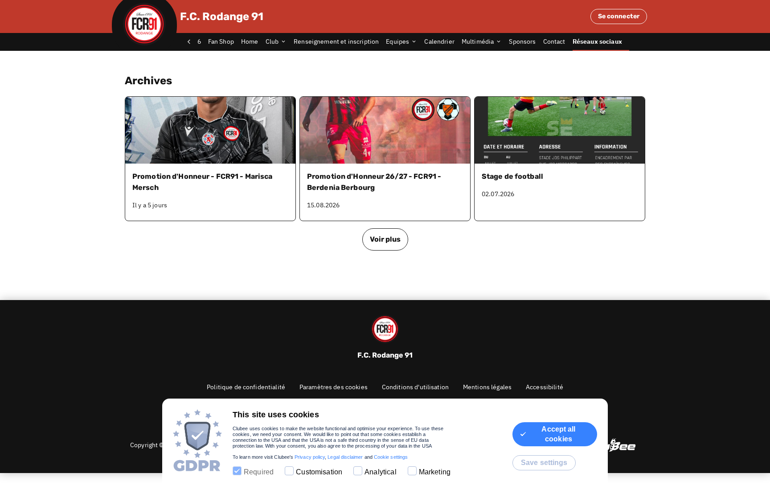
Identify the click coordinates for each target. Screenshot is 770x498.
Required (259, 472)
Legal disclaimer (345, 457)
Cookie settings (391, 457)
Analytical (381, 472)
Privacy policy (310, 457)
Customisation (319, 472)
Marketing (435, 472)
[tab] (224, 42)
